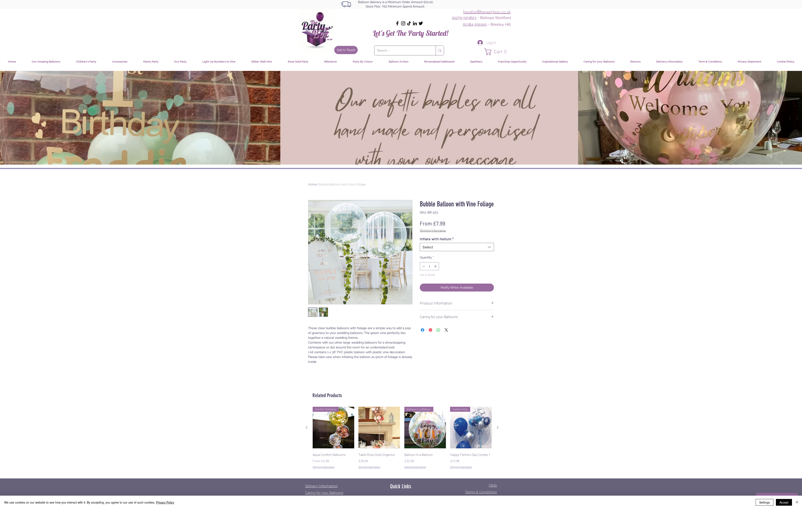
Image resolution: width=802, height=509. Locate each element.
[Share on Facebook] (422, 330)
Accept (783, 502)
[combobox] (457, 247)
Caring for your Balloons (324, 492)
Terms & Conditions (481, 492)
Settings (764, 502)
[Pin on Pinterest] (430, 330)
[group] (402, 441)
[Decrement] (423, 266)
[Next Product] (497, 427)
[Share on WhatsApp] (438, 330)
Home (312, 184)
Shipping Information (433, 230)
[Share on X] (446, 330)
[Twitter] (421, 23)
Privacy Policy (165, 502)
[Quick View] (379, 427)
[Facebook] (397, 23)
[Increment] (436, 266)
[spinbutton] (429, 266)
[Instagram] (403, 23)
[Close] (796, 502)
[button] (497, 51)
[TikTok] (409, 23)
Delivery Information (321, 485)
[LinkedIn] (415, 23)
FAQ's (493, 485)
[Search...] (440, 50)
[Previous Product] (306, 427)
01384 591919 (475, 24)
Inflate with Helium (437, 239)
